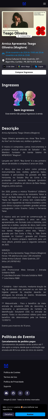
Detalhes (8, 414)
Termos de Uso (10, 377)
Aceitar (30, 414)
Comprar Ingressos (24, 72)
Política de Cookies (12, 372)
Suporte (7, 386)
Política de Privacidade (14, 381)
